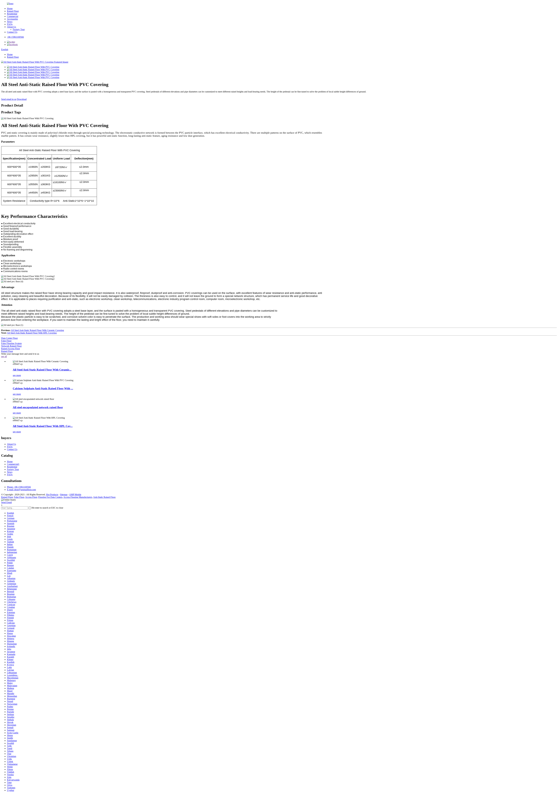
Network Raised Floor (11, 346)
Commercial (12, 16)
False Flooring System (11, 343)
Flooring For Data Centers (50, 497)
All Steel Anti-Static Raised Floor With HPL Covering (32, 333)
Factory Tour (19, 29)
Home (10, 8)
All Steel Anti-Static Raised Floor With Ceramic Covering (37, 330)
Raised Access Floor (10, 348)
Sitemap (63, 494)
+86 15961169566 (15, 37)
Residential (12, 13)
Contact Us (12, 32)
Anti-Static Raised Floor (104, 497)
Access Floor (31, 497)
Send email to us (8, 99)
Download (22, 99)
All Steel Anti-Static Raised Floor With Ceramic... (42, 369)
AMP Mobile (75, 494)
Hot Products (52, 494)
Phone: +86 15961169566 (19, 487)
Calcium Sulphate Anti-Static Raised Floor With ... (43, 388)
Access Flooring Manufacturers (77, 497)
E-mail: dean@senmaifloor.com (21, 489)
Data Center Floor (9, 338)
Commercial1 (13, 464)
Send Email (6, 502)
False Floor (6, 341)
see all (4, 356)
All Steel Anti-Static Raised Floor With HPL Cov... (43, 426)
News (9, 21)
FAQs (9, 24)
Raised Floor (13, 11)
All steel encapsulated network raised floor (38, 407)
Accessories (12, 19)
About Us (11, 27)
